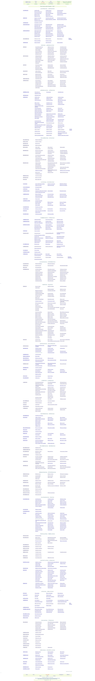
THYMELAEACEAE (26, 643)
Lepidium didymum (50, 167)
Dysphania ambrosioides (49, 27)
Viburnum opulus (38, 659)
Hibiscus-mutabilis (50, 418)
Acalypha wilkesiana (38, 269)
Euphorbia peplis (38, 277)
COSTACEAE (25, 230)
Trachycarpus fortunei (38, 77)
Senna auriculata (38, 327)
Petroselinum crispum (63, 51)
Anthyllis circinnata (51, 286)
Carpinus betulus (38, 148)
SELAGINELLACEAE (26, 613)
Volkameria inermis (63, 398)
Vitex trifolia (50, 398)
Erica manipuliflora (38, 267)
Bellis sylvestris (37, 102)
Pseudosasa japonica (51, 528)
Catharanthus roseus (63, 57)
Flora (36, 2)
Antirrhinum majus (38, 498)
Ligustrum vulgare (38, 459)
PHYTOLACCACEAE (26, 492)
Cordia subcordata (63, 156)
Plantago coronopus (63, 501)
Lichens (54, 675)
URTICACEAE (25, 651)
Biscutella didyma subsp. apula (52, 162)
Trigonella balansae (63, 333)
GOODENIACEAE (25, 354)
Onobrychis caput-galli (38, 320)
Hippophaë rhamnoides (51, 263)
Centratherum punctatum (50, 106)
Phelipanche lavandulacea (64, 473)
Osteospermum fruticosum (50, 122)
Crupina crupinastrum (38, 109)
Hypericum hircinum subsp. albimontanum (52, 364)
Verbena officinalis (63, 656)
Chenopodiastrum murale (38, 27)
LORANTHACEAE (26, 406)
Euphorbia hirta (50, 273)
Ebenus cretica (62, 299)
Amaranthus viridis (37, 25)
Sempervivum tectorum (49, 242)
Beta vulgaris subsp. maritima (61, 25)
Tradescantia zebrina (60, 222)
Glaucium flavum (62, 482)
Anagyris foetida (37, 286)
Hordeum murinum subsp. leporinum (40, 522)
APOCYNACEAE (25, 55)
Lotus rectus (62, 308)
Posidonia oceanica (38, 550)
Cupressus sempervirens (49, 246)
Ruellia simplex (48, 14)
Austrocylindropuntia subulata (40, 183)
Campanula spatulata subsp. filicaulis (41, 190)
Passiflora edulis (37, 485)
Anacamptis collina (38, 465)
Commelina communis (37, 221)
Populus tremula (48, 595)
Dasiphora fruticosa (38, 572)
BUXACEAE (25, 179)
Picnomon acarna (49, 124)
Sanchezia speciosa (60, 14)
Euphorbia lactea (62, 275)
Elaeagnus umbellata (38, 263)
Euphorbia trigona (63, 279)
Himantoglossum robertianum (39, 466)
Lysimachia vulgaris (38, 553)
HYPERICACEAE (25, 363)
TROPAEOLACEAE (26, 645)
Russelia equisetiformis (51, 504)
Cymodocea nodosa (37, 252)
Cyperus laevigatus (60, 255)
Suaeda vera (59, 28)
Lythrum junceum (38, 409)
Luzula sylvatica (50, 375)
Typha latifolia (50, 647)
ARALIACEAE (25, 71)
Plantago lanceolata (63, 503)
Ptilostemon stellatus (49, 126)
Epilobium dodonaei (63, 461)
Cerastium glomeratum (38, 200)
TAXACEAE (25, 641)
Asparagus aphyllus (38, 81)
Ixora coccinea (37, 586)
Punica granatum (38, 411)
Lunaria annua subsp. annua (64, 167)
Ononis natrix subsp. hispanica (52, 320)
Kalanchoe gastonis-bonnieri (38, 237)
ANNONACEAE (25, 42)
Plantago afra (50, 501)
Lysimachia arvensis (51, 552)
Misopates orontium (38, 501)
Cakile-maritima (37, 164)
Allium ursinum (48, 32)
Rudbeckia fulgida (37, 127)
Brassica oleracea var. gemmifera (65, 162)
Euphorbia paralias (63, 276)
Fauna (36, 1)
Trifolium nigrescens (63, 330)
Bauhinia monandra (51, 289)
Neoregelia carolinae (38, 175)
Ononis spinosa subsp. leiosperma (40, 322)
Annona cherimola (37, 42)
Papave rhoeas (62, 483)
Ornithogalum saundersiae (52, 84)
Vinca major (37, 63)
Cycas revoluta (36, 250)
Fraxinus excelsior (50, 456)
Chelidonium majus (38, 482)
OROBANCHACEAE (26, 473)
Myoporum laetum (60, 609)
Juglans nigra (37, 377)
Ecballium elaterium (60, 244)
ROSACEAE (25, 570)
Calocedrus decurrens (37, 246)
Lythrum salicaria (50, 409)
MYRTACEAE (25, 440)
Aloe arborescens (37, 92)
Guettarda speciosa (63, 584)
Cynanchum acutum (38, 58)
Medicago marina (38, 314)
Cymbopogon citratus (38, 517)
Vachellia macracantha (51, 334)
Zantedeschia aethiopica (39, 69)
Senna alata (62, 326)
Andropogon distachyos (51, 513)
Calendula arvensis (49, 102)
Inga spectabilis (50, 304)
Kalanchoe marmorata (60, 237)
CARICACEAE (25, 198)
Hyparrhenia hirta (50, 522)
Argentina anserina (63, 570)
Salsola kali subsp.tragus (49, 28)
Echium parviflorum (51, 159)
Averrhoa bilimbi (37, 475)
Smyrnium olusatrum (51, 54)
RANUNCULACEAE (26, 562)
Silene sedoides (37, 205)
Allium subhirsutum (37, 32)
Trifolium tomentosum (38, 333)
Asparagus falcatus (50, 81)
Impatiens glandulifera (38, 139)
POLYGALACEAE (25, 535)
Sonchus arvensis (70, 130)
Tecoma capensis (37, 153)
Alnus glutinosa (50, 147)
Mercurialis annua (50, 280)
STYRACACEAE (25, 636)
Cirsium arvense (48, 108)
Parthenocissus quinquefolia (64, 663)
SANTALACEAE (25, 598)
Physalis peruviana (38, 626)
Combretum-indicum (37, 219)
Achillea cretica (37, 97)
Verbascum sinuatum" (61, 612)
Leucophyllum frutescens (50, 609)
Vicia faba (61, 336)
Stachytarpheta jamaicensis (64, 655)
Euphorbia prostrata (63, 277)
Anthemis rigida (48, 98)
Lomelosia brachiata (63, 194)
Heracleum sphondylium (63, 49)
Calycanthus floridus (38, 187)
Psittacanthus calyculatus (39, 406)
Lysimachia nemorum (63, 552)
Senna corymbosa (50, 327)
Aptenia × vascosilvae (37, 17)
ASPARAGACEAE (25, 80)
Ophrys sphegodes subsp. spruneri (40, 468)
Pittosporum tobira (38, 494)
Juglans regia (50, 377)
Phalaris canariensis (51, 526)
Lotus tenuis (37, 310)
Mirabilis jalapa (37, 452)
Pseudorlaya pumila (51, 52)
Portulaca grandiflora (38, 548)
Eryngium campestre (51, 48)
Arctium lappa (60, 98)
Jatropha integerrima (38, 280)
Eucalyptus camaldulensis (39, 440)
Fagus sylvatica (50, 339)
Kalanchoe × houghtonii (49, 237)
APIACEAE (24, 46)
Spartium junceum (62, 327)
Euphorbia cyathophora (39, 272)
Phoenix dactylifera (38, 75)
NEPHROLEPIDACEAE (26, 449)
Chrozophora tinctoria (51, 269)
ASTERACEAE (25, 97)
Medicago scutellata (63, 316)
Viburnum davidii (62, 658)
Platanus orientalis (38, 509)
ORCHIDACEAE (25, 465)
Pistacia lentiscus (59, 38)
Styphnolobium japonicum (39, 329)
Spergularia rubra (50, 205)
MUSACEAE (25, 438)
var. (65, 170)
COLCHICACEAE (25, 213)
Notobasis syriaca (60, 120)
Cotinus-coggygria (37, 38)
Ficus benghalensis (51, 433)
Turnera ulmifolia (38, 487)
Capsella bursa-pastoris (51, 164)
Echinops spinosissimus (38, 110)
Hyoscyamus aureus (63, 623)
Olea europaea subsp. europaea (52, 459)
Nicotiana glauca (62, 624)
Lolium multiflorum (63, 524)
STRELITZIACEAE (26, 634)
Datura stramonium (63, 622)
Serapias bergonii (62, 468)
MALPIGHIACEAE (26, 415)
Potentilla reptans (62, 574)
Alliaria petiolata (38, 162)
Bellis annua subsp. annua (62, 100)
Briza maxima (37, 514)
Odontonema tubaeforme (49, 13)
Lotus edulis (37, 308)
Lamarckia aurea (50, 524)
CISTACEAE (25, 210)
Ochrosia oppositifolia (51, 60)
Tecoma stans (50, 153)
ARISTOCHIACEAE (26, 78)
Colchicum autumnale (38, 213)
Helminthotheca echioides (39, 116)
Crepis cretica (60, 108)
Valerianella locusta (51, 196)
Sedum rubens (59, 240)
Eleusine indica (50, 520)
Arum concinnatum (63, 64)
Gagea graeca (50, 402)
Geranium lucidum (38, 351)
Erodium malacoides (38, 349)
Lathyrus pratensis (38, 305)
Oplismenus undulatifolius (39, 525)
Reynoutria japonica (38, 540)
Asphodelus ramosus (38, 93)
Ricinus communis (62, 280)
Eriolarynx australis (38, 623)
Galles (51, 1)
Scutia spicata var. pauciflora (52, 568)
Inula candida (37, 118)
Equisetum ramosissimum (64, 265)
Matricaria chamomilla (49, 120)
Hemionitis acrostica (51, 557)
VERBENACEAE (25, 655)
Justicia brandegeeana (37, 13)
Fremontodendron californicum (40, 418)
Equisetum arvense (38, 265)
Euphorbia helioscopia (38, 273)
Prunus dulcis (62, 575)
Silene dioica (50, 203)
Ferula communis (38, 49)
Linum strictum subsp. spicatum (52, 404)
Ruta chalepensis (60, 593)
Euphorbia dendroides (51, 272)
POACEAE (24, 513)
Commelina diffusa (48, 221)
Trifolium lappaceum (51, 330)
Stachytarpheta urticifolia (39, 656)
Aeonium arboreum (37, 233)
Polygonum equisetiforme (64, 538)
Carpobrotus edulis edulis (50, 17)
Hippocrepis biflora (63, 302)
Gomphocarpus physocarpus (64, 58)
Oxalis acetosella (50, 475)
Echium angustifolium (51, 158)
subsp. (43, 504)
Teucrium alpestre (50, 396)
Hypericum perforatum (38, 365)
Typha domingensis (38, 647)
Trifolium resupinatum (38, 331)
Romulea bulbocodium (63, 372)
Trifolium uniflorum (51, 333)
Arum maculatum (50, 66)
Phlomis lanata (37, 390)
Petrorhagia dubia (38, 202)
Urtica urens (62, 653)
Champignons (51, 2)
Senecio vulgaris (37, 129)
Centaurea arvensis (49, 104)
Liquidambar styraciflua (38, 22)
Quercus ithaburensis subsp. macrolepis (54, 340)
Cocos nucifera (50, 74)
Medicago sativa (50, 316)
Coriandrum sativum (63, 46)
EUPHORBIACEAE (26, 269)
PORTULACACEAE (26, 548)
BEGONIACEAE (25, 143)
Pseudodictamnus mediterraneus (40, 391)
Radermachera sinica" (51, 151)
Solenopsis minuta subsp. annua (40, 192)
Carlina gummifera (37, 104)
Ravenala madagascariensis (39, 634)
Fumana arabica (37, 212)
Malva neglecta (50, 423)
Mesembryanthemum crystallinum (51, 19)
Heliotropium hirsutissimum (52, 359)
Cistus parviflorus (50, 210)
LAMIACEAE (25, 382)
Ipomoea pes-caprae (49, 228)
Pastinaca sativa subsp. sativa (52, 51)
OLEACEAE (25, 456)
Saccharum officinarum (38, 529)
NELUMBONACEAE (26, 447)
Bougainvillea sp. (50, 451)
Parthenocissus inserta (51, 663)
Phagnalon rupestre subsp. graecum (40, 124)
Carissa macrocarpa (51, 57)
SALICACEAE (25, 595)
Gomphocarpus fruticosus (51, 58)
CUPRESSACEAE (25, 246)
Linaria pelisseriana (38, 500)
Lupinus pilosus (50, 312)
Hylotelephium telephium (60, 236)
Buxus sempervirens (38, 179)
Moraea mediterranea (38, 372)
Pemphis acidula (62, 409)
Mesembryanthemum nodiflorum (62, 19)
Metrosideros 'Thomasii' (39, 441)
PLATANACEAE (25, 509)
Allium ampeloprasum (37, 30)
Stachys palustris (62, 394)
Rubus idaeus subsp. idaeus (52, 580)
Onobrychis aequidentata (51, 319)
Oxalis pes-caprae (62, 477)
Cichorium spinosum (38, 108)
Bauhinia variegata (63, 289)
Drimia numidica (50, 83)
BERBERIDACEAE (26, 145)
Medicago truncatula (38, 317)
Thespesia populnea (63, 424)
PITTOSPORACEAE (26, 494)
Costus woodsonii (37, 230)
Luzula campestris (38, 375)
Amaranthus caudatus (60, 24)
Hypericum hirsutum (63, 363)
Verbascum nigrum (60, 610)
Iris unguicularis (62, 370)
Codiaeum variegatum (63, 269)
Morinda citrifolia (50, 586)
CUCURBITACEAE (26, 244)
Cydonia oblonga (62, 571)
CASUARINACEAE (26, 206)
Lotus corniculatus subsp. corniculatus (53, 307)
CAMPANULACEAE (26, 190)
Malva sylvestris (37, 424)
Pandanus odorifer (38, 480)
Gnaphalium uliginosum (61, 115)
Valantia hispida (50, 587)
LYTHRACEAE (25, 408)
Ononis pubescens (62, 320)
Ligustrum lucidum (63, 457)
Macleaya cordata (38, 483)
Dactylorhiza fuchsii (63, 465)
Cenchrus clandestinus (63, 514)
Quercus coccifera (38, 340)
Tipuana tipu (50, 329)
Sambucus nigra (50, 658)
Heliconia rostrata (50, 358)
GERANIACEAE (25, 348)
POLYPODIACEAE (26, 544)
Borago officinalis (38, 156)
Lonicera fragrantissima (39, 195)
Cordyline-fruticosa (38, 83)
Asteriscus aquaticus (38, 100)
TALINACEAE (25, 638)
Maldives (68, 674)
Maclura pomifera (63, 434)
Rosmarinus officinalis (51, 391)
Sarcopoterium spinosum (51, 581)
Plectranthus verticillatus (51, 390)
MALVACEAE (25, 417)
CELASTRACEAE (26, 208)
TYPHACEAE (25, 647)
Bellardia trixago (38, 473)
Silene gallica (62, 203)
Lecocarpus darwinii (61, 119)
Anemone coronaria (38, 562)
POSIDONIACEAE (26, 550)
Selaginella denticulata (38, 613)
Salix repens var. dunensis (50, 596)
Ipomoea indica (59, 227)
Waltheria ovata (37, 425)
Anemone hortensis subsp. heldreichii (53, 562)
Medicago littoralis (63, 313)
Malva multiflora (38, 423)
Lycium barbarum (38, 624)
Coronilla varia (37, 296)
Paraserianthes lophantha (64, 322)
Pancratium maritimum (60, 34)
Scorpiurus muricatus (51, 326)
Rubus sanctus (62, 580)
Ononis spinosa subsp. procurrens (53, 322)
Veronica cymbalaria (38, 506)
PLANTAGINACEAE (26, 498)
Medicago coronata (51, 313)
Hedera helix (50, 71)
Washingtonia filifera (51, 77)
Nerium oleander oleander (39, 60)
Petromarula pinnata (63, 190)
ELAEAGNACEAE (26, 263)
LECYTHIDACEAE (26, 400)
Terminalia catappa (60, 219)
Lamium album (50, 383)
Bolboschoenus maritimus (38, 253)
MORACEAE (25, 433)
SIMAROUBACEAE (26, 615)
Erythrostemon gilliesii (51, 301)
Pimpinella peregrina (38, 52)
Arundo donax (62, 513)
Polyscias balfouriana (38, 72)
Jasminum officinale (38, 457)
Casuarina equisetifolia (38, 206)
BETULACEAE (25, 147)
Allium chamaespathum (49, 30)
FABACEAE (25, 286)
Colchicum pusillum (51, 213)
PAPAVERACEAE (25, 482)
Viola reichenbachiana (38, 661)
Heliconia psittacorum (38, 358)
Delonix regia (37, 297)
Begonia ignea (37, 143)
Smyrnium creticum (38, 54)
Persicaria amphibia (63, 537)
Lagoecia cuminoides (38, 51)
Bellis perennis (60, 101)
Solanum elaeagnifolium (51, 627)
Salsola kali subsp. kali (37, 28)
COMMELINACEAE (26, 221)
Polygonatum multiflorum (39, 86)
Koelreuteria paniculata (61, 603)
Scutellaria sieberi (38, 394)
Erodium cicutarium (38, 348)
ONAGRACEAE (25, 461)
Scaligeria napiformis (63, 52)
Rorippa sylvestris (50, 172)
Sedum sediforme (37, 242)
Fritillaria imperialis (38, 402)
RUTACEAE (25, 593)
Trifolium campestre (63, 329)
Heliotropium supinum (63, 359)
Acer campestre (37, 600)
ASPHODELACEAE (26, 92)
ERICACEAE (25, 267)
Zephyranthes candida (60, 36)
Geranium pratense (63, 351)
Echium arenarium (63, 158)
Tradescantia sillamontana (38, 222)
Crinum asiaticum (60, 32)
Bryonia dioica (48, 244)
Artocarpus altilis (38, 433)
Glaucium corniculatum (51, 482)
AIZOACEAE (25, 17)
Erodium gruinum (50, 348)
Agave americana (38, 80)
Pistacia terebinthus (70, 39)
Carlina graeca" (60, 102)
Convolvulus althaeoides (60, 224)
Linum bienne (37, 404)
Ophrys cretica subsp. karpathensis (65, 466)
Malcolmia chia (50, 168)
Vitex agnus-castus (38, 398)
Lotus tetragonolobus (38, 312)
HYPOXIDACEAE (25, 367)
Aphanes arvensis (50, 570)
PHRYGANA (28, 2)
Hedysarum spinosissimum (39, 302)
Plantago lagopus (50, 503)
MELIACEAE (25, 429)
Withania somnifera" (38, 630)
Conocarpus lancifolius (49, 219)
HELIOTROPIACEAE (26, 359)
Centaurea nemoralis (61, 104)
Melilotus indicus (50, 317)
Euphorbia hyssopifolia (38, 275)
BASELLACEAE (25, 141)
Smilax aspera (37, 617)
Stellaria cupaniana (63, 205)
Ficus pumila (50, 434)
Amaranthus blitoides (49, 24)
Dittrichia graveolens (49, 109)
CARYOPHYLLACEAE (26, 200)
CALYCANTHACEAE (26, 187)
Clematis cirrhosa (62, 563)
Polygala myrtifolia (38, 535)
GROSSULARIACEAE (26, 356)
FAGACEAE (25, 339)
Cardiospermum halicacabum (62, 601)
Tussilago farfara (49, 135)
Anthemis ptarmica (61, 97)
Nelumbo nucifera (38, 447)
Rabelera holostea (50, 202)
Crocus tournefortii (38, 369)
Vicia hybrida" (37, 337)
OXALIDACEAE (25, 475)
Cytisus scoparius (62, 296)
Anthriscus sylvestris (51, 46)
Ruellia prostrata (37, 14)
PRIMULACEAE (25, 552)
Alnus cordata (37, 147)
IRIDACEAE (25, 369)
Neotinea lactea (50, 466)
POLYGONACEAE (26, 537)
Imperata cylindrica (63, 522)
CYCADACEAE (25, 250)
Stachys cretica (50, 394)
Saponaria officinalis (63, 202)
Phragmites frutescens (38, 528)
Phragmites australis (63, 526)
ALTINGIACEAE (25, 22)
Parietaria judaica (50, 651)
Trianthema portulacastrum (38, 20)
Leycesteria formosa (51, 194)
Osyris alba (36, 598)
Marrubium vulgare (63, 385)
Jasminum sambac (50, 457)
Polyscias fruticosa (50, 72)
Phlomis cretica (62, 388)
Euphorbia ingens (50, 275)
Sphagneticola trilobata (61, 131)
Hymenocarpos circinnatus (52, 302)
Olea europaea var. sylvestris (64, 459)
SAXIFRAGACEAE (26, 607)
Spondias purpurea (49, 40)
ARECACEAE (25, 74)
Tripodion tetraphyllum (38, 334)
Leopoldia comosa (38, 84)
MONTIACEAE (25, 431)
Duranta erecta (37, 655)
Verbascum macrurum (49, 610)
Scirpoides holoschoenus (70, 257)
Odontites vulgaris (50, 473)
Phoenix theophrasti (51, 75)
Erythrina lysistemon (38, 301)
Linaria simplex (50, 500)
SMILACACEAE (25, 617)
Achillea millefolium (49, 97)
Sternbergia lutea (37, 36)
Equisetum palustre (50, 265)
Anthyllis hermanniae (63, 286)
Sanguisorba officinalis (38, 581)
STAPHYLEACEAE (26, 632)
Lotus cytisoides (62, 307)
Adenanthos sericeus (38, 555)
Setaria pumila (50, 529)
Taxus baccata (37, 641)
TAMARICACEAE (26, 639)
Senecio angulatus (49, 127)
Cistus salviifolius (62, 210)
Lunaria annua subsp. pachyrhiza (40, 168)
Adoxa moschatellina (38, 658)
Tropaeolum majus (38, 645)
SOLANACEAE (25, 622)
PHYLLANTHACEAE (26, 490)
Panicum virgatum (50, 525)
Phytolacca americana (51, 492)
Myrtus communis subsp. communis (40, 443)
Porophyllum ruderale (38, 126)
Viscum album (48, 598)
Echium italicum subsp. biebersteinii (40, 159)
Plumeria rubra (50, 61)
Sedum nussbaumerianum (49, 240)
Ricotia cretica (37, 172)
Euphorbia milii (37, 276)
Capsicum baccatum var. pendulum (53, 622)
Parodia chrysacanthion (63, 185)
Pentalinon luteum (63, 60)
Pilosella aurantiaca (61, 124)
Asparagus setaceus (63, 81)
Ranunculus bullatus (51, 566)
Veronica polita (62, 507)
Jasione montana (50, 190)
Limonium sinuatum (38, 511)
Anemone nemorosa (63, 562)
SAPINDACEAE (25, 600)
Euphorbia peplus (50, 277)
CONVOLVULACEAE (26, 224)
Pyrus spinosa (37, 580)
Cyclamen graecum (38, 552)
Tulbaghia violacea (49, 36)
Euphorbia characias (63, 270)
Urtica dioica (37, 653)
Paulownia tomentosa (38, 488)
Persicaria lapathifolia (51, 538)
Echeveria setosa (48, 236)
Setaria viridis (62, 529)
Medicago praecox (38, 316)
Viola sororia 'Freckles (51, 661)
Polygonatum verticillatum (52, 86)
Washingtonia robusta (63, 77)
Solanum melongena (63, 627)
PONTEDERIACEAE (26, 546)
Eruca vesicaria (62, 164)
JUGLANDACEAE (25, 377)
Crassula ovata (36, 236)
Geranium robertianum (63, 352)
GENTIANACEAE (25, 345)
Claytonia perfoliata (38, 431)
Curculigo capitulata (38, 367)
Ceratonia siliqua (50, 293)
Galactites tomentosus (38, 113)
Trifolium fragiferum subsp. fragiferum (41, 330)
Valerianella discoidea (38, 196)
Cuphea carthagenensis (38, 408)
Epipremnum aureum (51, 67)
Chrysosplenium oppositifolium (39, 607)
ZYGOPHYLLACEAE (26, 668)
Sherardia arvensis (63, 586)
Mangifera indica (48, 38)
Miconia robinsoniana (38, 427)
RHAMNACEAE (25, 568)
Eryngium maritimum (63, 48)
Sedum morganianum (37, 240)
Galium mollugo (62, 583)
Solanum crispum (38, 627)
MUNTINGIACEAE (26, 436)
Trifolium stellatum (50, 331)
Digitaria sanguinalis (63, 518)
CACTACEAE (25, 183)
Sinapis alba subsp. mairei (64, 172)
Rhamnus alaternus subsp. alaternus (40, 568)
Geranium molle (50, 351)
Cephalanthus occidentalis (39, 583)
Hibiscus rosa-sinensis (63, 418)
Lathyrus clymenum (63, 304)
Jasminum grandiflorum (63, 456)
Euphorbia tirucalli (38, 279)
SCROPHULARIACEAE (26, 609)
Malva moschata (37, 421)
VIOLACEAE (25, 661)
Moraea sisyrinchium (51, 372)
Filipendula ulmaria (63, 572)
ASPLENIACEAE (25, 95)
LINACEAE (24, 404)
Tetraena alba (37, 668)
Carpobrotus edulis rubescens (61, 17)
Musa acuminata (37, 438)
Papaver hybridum (50, 483)
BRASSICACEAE (25, 162)
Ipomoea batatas (48, 227)
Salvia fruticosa (37, 393)
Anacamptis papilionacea (51, 465)
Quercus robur (62, 340)
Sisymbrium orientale (38, 173)
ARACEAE (24, 64)
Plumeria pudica (37, 61)
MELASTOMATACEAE (26, 427)
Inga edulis (37, 304)
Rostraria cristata (62, 528)
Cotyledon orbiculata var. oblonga (39, 235)
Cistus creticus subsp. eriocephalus (40, 210)
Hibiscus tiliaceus (50, 420)
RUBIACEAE (25, 583)
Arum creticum (37, 66)
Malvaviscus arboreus (51, 424)
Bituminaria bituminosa (38, 290)
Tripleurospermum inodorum (39, 135)
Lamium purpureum (51, 385)
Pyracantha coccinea (63, 578)
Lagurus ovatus (37, 524)
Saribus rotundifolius (63, 75)
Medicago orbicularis (51, 314)
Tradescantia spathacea (49, 222)
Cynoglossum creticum (38, 158)
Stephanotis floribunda (63, 61)
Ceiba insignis (50, 417)
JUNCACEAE (25, 375)
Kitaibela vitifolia (63, 420)
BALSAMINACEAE (26, 139)
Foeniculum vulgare (51, 49)
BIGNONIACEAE (25, 150)
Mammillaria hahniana (63, 183)
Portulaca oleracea (50, 548)
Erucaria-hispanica (38, 165)
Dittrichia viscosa (60, 109)
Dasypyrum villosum (51, 518)
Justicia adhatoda (48, 11)
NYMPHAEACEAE (26, 454)
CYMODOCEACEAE (26, 252)
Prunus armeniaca (38, 575)
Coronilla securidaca (51, 296)
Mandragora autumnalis (51, 624)
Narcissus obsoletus (37, 34)
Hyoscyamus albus (50, 623)
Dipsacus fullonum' (38, 194)
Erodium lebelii (62, 348)
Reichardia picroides (61, 126)
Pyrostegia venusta (38, 151)
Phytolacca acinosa (38, 492)
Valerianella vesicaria (63, 196)
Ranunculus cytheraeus (63, 566)
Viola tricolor (62, 661)
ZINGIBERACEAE (26, 666)
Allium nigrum (59, 30)
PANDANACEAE (25, 480)
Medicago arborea (38, 313)
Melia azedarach (38, 429)
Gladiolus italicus (50, 369)
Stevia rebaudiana (37, 133)
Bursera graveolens (38, 177)
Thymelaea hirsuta (38, 643)
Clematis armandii (50, 563)
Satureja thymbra (62, 393)
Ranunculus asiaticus (38, 566)
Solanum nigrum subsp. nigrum (40, 629)
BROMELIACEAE (26, 175)
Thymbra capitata (50, 397)
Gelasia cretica (60, 113)
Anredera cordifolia (38, 141)
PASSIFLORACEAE (26, 485)
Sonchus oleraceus (49, 131)
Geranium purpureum (51, 352)
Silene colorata (37, 203)
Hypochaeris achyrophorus (50, 116)
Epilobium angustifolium (51, 461)
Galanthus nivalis (37, 33)
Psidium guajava (62, 443)
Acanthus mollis (36, 10)
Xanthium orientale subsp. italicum (63, 135)
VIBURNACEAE (25, 658)
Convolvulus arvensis (37, 226)
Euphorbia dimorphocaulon (64, 272)
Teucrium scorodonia (38, 397)
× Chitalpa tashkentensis (64, 153)
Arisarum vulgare (50, 64)
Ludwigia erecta (50, 463)
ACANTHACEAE (25, 10)
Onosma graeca (37, 160)
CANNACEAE (25, 188)
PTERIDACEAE (25, 557)
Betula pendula (62, 147)
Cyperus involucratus (37, 255)
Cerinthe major (50, 156)
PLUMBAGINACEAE (26, 511)
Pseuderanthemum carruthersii (61, 13)
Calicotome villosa (63, 290)
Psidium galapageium (51, 443)
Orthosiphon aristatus (51, 388)
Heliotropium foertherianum (39, 359)
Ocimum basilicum (63, 387)
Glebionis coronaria (49, 115)
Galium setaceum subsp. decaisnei (40, 584)
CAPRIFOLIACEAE (26, 194)
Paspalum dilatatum (63, 525)
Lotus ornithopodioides (51, 308)
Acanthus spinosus (48, 10)
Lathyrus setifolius (50, 305)
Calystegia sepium (37, 224)
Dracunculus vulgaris (38, 67)
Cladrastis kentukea (51, 294)
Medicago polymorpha (63, 314)
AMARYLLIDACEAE (26, 30)
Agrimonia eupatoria (38, 570)
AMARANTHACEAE (26, 24)
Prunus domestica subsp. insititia (53, 575)
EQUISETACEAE (25, 265)
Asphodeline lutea (60, 92)
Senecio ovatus (60, 127)
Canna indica (37, 188)
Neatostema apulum (63, 159)
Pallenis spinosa (60, 122)
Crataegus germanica (51, 571)
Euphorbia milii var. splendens (52, 276)
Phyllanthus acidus (38, 490)
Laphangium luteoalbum (50, 119)
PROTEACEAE (25, 555)
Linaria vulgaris (62, 500)
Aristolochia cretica (38, 78)
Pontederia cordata (38, 546)
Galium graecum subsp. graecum (53, 583)
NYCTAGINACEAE (26, 451)
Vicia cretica (50, 336)
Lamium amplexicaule (63, 383)
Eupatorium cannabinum (38, 112)
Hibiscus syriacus (38, 420)
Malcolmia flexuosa (63, 168)
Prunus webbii (50, 578)
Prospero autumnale (63, 86)
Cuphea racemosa (50, 408)
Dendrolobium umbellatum (39, 299)
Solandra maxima (50, 626)
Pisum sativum (62, 323)
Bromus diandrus (50, 514)
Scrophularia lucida (38, 610)
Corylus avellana (50, 148)
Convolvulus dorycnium (49, 226)
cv (65, 339)
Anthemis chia (37, 98)
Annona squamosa (60, 42)
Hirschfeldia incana (38, 167)
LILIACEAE (25, 402)
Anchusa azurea (62, 155)
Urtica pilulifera (50, 653)
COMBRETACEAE (26, 219)
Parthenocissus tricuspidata (39, 665)
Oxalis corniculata (63, 475)
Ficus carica (62, 433)
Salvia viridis (50, 393)
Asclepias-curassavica (63, 55)
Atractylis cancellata (49, 100)
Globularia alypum (63, 498)
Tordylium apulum (63, 54)
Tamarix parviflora (38, 639)
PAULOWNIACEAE (26, 488)
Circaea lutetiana (38, 461)
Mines (43, 1)
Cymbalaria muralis (51, 498)
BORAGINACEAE (25, 155)
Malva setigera (62, 423)
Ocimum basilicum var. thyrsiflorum (40, 388)
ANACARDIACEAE (26, 38)
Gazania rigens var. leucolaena (51, 113)
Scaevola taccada (38, 354)
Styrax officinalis (37, 636)
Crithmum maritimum (38, 48)
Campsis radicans (50, 150)
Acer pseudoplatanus (49, 600)
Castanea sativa (37, 339)
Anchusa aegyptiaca (51, 155)
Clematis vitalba (37, 564)
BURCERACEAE (25, 177)
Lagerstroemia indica (63, 408)
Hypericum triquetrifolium (52, 365)
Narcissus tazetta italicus (49, 34)
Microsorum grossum (38, 544)
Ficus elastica (37, 434)
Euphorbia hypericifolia (63, 273)
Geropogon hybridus (38, 115)
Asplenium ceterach (38, 95)
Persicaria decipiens (38, 538)
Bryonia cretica (36, 244)
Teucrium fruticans (63, 396)
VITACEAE (24, 663)
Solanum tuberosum (63, 629)
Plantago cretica (37, 503)
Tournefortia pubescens (38, 361)
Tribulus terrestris (50, 668)
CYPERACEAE (25, 253)
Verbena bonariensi (51, 656)
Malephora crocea (37, 19)
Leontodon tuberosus (38, 120)
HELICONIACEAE (26, 358)
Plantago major (37, 504)
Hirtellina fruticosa (61, 116)
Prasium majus (62, 390)
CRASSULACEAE (26, 233)
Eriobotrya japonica (51, 572)
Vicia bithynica (62, 334)
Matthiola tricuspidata (38, 170)
